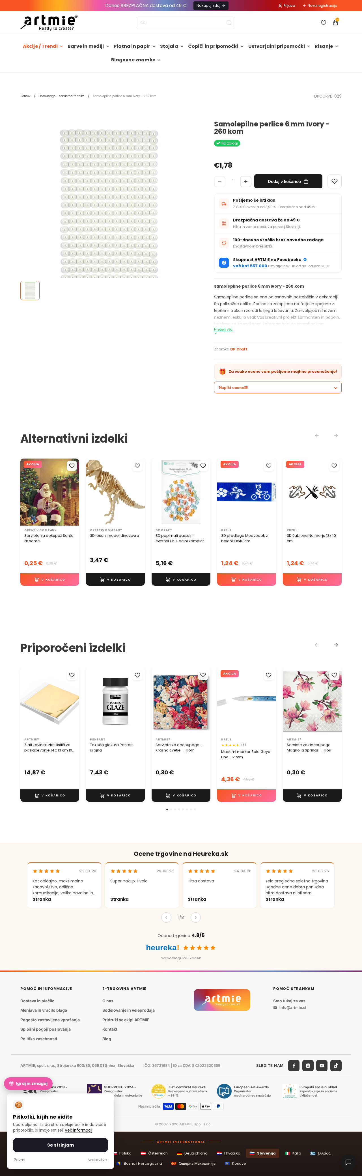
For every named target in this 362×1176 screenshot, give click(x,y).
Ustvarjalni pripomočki (276, 46)
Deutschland (192, 1153)
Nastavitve (97, 1159)
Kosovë (235, 1163)
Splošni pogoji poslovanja (45, 1029)
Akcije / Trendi (40, 46)
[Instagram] (308, 1065)
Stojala (169, 46)
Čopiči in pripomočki (213, 46)
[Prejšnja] (166, 917)
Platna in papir (132, 46)
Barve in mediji (86, 46)
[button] (167, 809)
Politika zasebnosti (38, 1038)
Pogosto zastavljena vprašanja (50, 1019)
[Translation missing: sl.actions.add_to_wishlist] (72, 466)
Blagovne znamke (133, 60)
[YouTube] (321, 1065)
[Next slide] (336, 644)
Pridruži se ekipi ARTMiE (126, 1019)
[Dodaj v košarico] (49, 579)
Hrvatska (228, 1153)
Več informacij (78, 1130)
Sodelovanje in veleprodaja (128, 1010)
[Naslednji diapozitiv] (138, 492)
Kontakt (109, 1029)
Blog (106, 1038)
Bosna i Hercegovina (139, 1163)
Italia (293, 1153)
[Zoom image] (108, 208)
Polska (122, 1153)
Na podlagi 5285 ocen (181, 958)
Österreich (154, 1153)
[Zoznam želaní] (323, 22)
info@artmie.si (292, 1007)
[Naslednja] (196, 917)
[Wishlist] (334, 181)
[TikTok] (336, 1065)
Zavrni (19, 1159)
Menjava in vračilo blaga (43, 1010)
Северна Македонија (193, 1163)
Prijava (289, 5)
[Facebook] (293, 1065)
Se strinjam (60, 1145)
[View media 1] (30, 290)
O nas (107, 1000)
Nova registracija (322, 5)
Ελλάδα (320, 1153)
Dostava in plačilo (37, 1000)
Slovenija (262, 1153)
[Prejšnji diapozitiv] (92, 492)
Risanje (324, 46)
